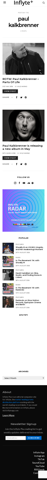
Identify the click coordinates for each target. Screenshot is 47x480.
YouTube (39, 466)
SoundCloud (38, 462)
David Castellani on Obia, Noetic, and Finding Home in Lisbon (29, 275)
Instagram (39, 455)
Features (20, 244)
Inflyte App (38, 452)
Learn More (8, 415)
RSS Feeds (39, 469)
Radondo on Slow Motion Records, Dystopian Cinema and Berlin (28, 302)
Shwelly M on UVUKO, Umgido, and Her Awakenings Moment (29, 248)
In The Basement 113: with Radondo (27, 289)
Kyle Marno (22, 86)
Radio (18, 257)
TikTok (41, 459)
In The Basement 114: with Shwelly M (27, 261)
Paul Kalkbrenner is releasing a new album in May (23, 147)
